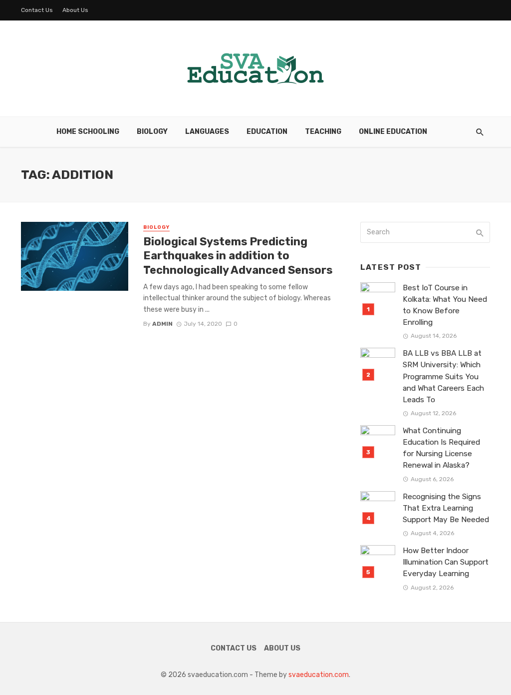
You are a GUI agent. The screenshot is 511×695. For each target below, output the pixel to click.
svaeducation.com (318, 675)
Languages (207, 131)
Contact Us (37, 9)
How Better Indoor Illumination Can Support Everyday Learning (446, 562)
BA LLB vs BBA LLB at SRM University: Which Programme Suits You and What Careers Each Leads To (443, 376)
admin (162, 323)
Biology (152, 131)
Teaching (323, 131)
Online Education (393, 131)
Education (267, 131)
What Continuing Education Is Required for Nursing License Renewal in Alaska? (441, 448)
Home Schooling (87, 131)
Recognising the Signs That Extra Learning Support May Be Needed (446, 508)
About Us (75, 9)
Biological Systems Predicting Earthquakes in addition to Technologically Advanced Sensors (237, 255)
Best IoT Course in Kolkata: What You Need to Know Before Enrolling (445, 305)
